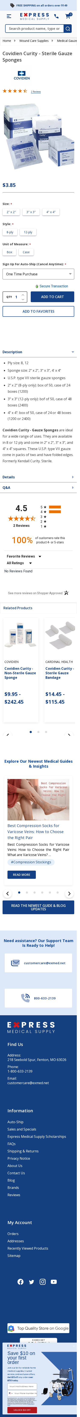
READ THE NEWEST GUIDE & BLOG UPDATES (38, 907)
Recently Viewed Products (27, 1248)
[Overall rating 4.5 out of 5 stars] (15, 91)
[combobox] (10, 1393)
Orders (13, 1233)
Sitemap (13, 1255)
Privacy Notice (18, 1158)
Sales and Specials (21, 1129)
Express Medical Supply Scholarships (36, 1136)
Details (9, 477)
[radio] (57, 507)
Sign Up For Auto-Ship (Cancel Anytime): (35, 264)
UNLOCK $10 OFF (22, 1410)
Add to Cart (52, 296)
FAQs (11, 1143)
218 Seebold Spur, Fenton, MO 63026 (36, 1060)
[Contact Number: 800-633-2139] (56, 16)
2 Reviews (36, 91)
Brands (13, 1187)
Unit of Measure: (17, 244)
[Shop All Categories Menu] (9, 16)
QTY (9, 297)
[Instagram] (42, 1282)
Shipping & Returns (23, 1151)
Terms (8, 1405)
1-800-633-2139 (19, 1071)
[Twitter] (31, 1282)
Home (7, 41)
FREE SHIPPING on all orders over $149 (41, 5)
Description (12, 352)
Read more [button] (21, 875)
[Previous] (7, 893)
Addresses (15, 1241)
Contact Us (16, 1173)
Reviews (13, 1195)
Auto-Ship (15, 1122)
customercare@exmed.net (28, 1083)
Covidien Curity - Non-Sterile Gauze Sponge (20, 673)
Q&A (6, 487)
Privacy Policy (30, 1404)
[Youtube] (53, 1282)
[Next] (69, 893)
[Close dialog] (74, 1346)
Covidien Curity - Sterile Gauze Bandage (59, 673)
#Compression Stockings (31, 862)
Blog (11, 1180)
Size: (7, 204)
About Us (14, 1165)
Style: (8, 224)
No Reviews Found (18, 571)
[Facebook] (20, 1282)
